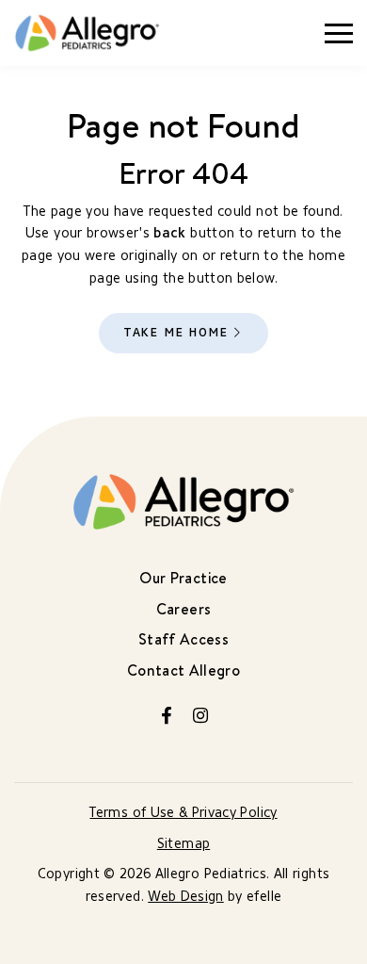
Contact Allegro (183, 670)
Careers (183, 608)
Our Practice (183, 577)
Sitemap (183, 844)
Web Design (186, 897)
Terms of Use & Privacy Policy (183, 813)
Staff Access (183, 639)
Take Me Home (176, 332)
